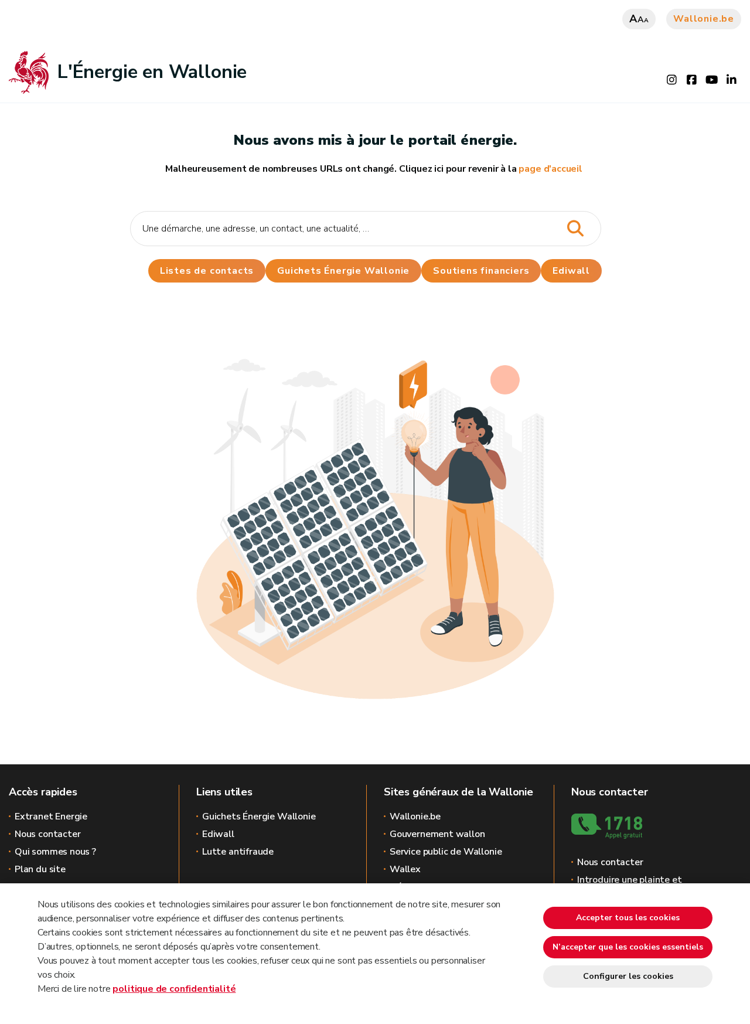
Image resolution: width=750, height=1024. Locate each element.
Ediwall (218, 834)
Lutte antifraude (238, 852)
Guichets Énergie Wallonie (343, 270)
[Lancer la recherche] (575, 229)
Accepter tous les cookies (628, 917)
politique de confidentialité (174, 988)
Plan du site (40, 869)
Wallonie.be (703, 18)
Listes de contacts (207, 270)
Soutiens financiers (481, 270)
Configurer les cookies (628, 976)
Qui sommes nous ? (55, 852)
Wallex (405, 869)
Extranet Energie (51, 816)
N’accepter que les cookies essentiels (628, 946)
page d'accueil (550, 168)
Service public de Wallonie (446, 852)
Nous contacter (47, 834)
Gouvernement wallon (437, 834)
